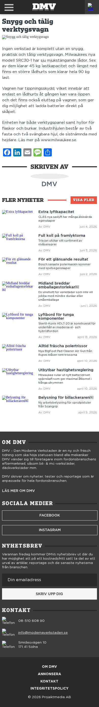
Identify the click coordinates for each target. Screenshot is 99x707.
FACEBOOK (49, 515)
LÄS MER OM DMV (18, 491)
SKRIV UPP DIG (49, 594)
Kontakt (49, 681)
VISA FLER (83, 200)
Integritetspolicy (49, 688)
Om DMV (49, 667)
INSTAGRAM (50, 530)
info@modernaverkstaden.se (43, 632)
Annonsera (49, 674)
